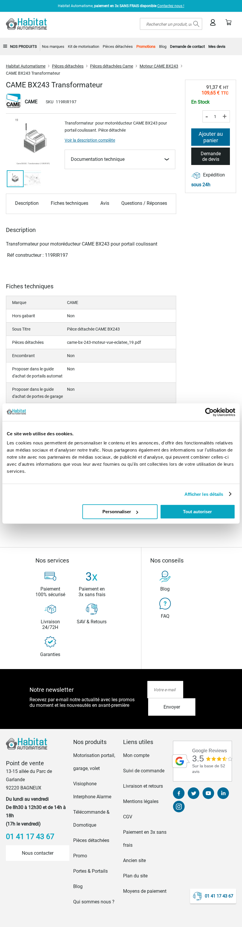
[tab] (96, 742)
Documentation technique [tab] (98, 159)
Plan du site (135, 876)
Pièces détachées (68, 66)
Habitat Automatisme (25, 66)
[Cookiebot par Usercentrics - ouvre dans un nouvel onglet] (209, 412)
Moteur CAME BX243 (159, 66)
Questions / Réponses (144, 203)
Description (27, 203)
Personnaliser (116, 511)
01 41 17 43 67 (219, 896)
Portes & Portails (90, 871)
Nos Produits (23, 46)
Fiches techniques (69, 203)
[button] (32, 179)
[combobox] (171, 24)
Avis (104, 203)
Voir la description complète (90, 140)
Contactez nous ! (170, 6)
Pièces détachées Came (111, 66)
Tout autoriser (197, 511)
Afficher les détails (203, 493)
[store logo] (26, 24)
